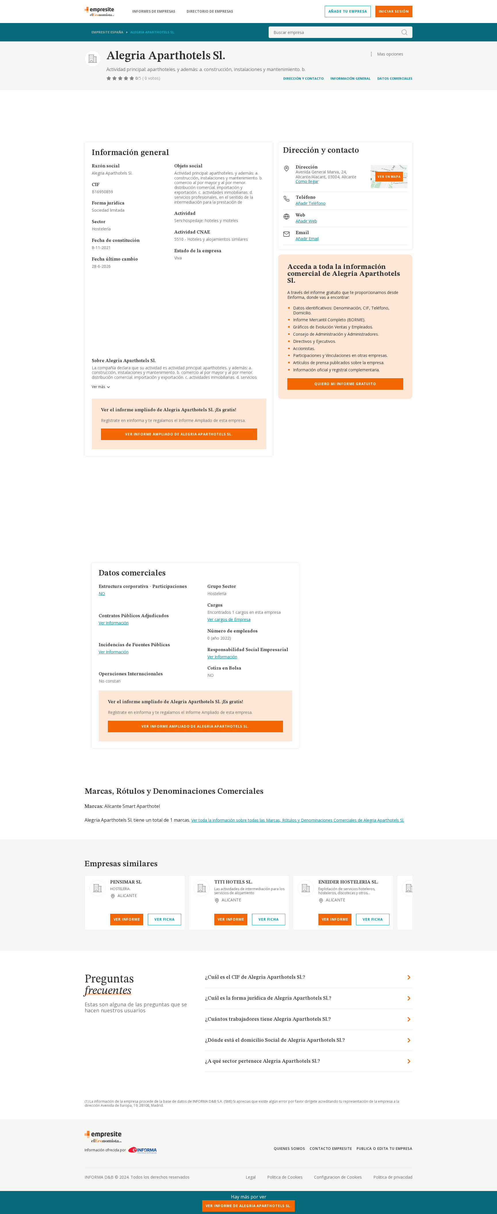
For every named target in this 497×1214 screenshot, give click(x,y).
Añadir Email (307, 238)
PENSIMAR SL (126, 882)
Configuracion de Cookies (338, 1177)
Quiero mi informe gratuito (345, 383)
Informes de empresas (153, 11)
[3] (121, 78)
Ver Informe (127, 919)
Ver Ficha (164, 919)
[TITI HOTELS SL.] (202, 888)
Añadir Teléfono (311, 203)
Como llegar (307, 181)
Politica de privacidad (392, 1177)
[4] (126, 78)
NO (102, 593)
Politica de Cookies (285, 1177)
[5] (132, 78)
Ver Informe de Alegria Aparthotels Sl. (249, 1205)
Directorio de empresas (210, 11)
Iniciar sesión (394, 11)
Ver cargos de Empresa (229, 619)
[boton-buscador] (404, 32)
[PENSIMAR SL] (97, 888)
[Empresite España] (101, 11)
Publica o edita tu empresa (384, 1148)
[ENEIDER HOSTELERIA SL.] (306, 888)
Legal (251, 1177)
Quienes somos (289, 1148)
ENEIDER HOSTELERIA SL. (348, 882)
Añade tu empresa (347, 11)
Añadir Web (306, 221)
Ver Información (114, 623)
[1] (109, 78)
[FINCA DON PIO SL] (410, 888)
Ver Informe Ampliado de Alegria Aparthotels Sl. (179, 434)
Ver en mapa (389, 177)
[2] (115, 78)
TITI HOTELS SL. (233, 882)
